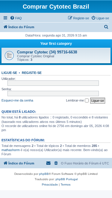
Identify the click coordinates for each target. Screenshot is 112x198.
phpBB (44, 173)
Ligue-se (9, 73)
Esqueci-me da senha (17, 100)
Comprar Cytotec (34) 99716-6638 (47, 52)
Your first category (56, 44)
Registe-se (32, 73)
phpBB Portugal (67, 179)
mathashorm (10, 150)
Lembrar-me (75, 100)
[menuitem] (16, 18)
